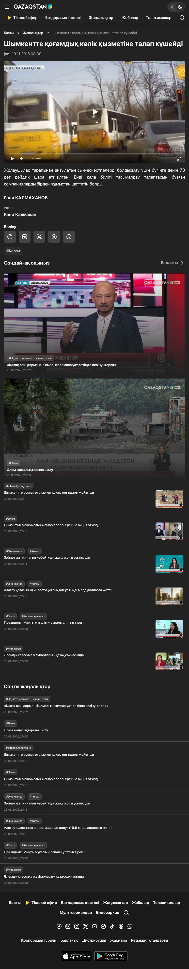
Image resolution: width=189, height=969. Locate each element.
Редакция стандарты (149, 940)
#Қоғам (13, 251)
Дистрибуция (94, 940)
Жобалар (129, 17)
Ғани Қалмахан (20, 214)
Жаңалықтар (101, 17)
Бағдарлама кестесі (63, 17)
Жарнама (118, 940)
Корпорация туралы (39, 940)
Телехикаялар (158, 17)
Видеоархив (107, 912)
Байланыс (69, 940)
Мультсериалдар (76, 912)
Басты (9, 33)
